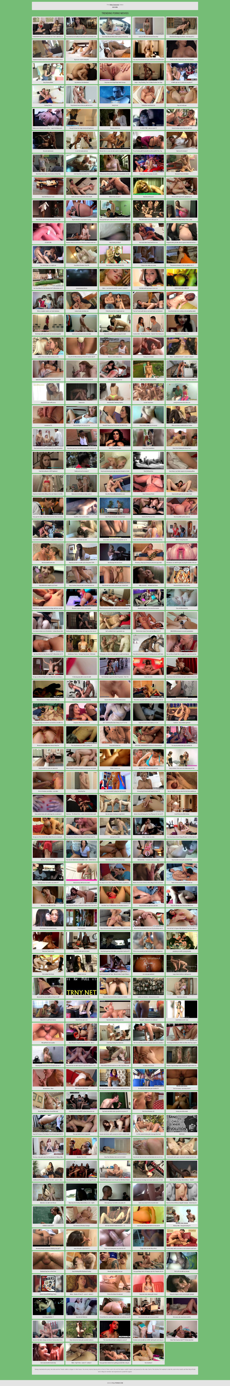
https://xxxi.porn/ (114, 5)
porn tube (115, 7)
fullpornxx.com (117, 1383)
